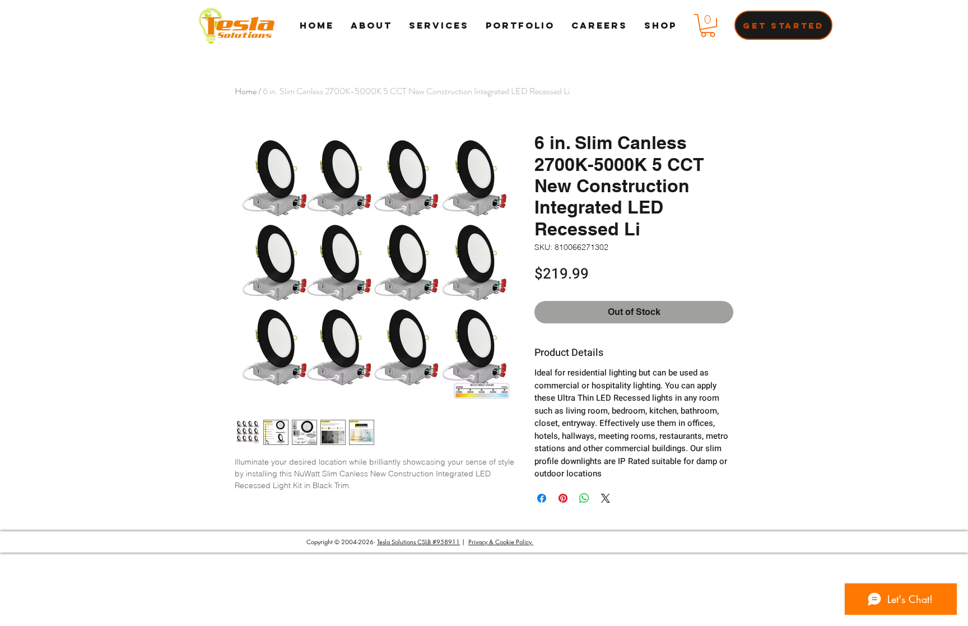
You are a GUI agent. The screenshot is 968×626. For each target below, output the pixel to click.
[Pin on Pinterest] (563, 498)
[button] (708, 25)
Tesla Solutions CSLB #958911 (418, 541)
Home (246, 91)
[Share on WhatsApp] (584, 498)
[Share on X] (605, 498)
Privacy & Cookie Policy (500, 541)
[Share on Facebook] (541, 498)
